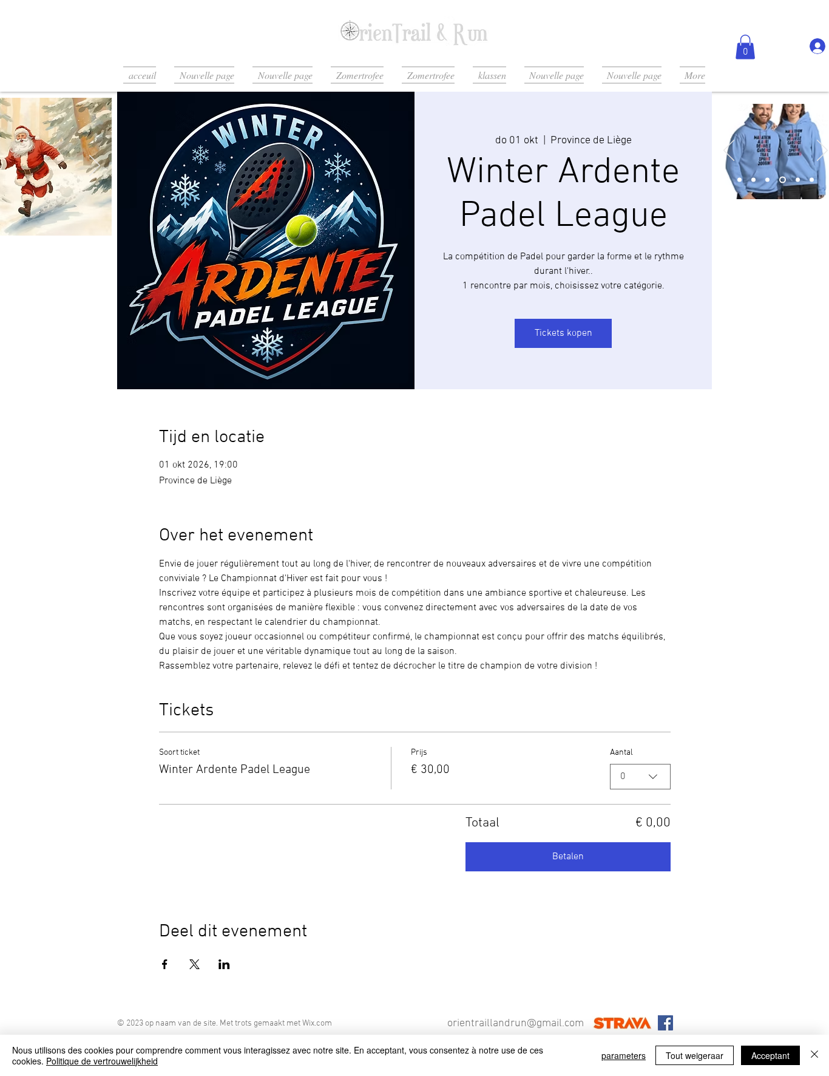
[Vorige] (728, 151)
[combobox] (640, 776)
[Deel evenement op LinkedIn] (224, 964)
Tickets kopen (563, 333)
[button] (745, 47)
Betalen (568, 857)
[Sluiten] (814, 1055)
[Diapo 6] (812, 179)
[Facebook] (665, 1022)
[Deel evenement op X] (194, 964)
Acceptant (770, 1055)
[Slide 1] (739, 179)
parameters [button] (623, 1055)
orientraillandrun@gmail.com (515, 1023)
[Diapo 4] (782, 179)
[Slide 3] (767, 179)
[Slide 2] (753, 179)
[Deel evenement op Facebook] (165, 964)
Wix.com (317, 1023)
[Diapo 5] (798, 179)
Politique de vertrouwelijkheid (102, 1061)
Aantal (621, 752)
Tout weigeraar (694, 1055)
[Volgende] (94, 166)
